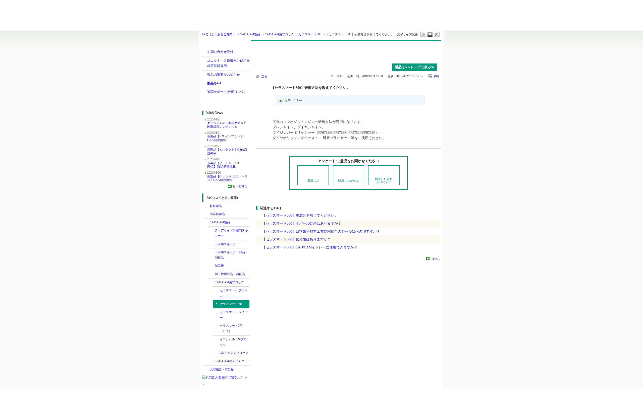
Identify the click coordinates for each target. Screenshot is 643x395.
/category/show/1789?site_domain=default (206, 369)
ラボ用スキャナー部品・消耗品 (231, 254)
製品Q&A (214, 83)
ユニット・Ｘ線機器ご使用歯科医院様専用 (228, 63)
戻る (264, 76)
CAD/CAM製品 (250, 34)
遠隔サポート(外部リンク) (226, 92)
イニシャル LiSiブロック (233, 342)
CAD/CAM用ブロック (279, 34)
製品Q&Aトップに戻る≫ (415, 67)
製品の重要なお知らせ (223, 75)
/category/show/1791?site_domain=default (211, 244)
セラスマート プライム (234, 293)
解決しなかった (348, 180)
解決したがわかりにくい (384, 180)
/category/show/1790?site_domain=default (211, 230)
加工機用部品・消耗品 (230, 274)
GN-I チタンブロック (234, 353)
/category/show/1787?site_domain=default (206, 222)
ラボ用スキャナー (227, 244)
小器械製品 (217, 214)
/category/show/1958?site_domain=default (211, 252)
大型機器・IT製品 (222, 369)
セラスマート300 (310, 34)
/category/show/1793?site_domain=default (211, 282)
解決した (313, 180)
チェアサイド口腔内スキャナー (231, 233)
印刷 (436, 76)
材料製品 (216, 206)
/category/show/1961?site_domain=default (211, 274)
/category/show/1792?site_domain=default (211, 266)
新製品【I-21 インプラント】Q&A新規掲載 (226, 138)
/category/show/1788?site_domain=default (206, 214)
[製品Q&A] (348, 51)
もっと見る (239, 186)
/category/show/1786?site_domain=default (206, 206)
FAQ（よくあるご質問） (218, 34)
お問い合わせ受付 (220, 52)
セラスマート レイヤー (234, 314)
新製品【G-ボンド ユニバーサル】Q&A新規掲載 (227, 178)
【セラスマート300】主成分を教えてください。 (300, 215)
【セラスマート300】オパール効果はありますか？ (301, 223)
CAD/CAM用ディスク (229, 361)
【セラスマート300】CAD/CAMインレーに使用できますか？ (309, 247)
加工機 (219, 266)
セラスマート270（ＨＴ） (231, 328)
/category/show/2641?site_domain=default (211, 361)
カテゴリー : (294, 101)
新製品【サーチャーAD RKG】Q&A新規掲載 (223, 164)
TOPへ (435, 258)
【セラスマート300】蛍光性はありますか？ (296, 239)
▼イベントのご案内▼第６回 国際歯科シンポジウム (226, 124)
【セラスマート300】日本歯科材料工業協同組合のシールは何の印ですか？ (321, 231)
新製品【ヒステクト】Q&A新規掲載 (227, 151)
